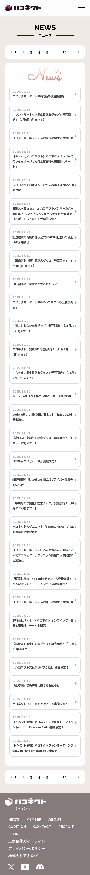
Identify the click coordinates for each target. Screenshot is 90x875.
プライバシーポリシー (26, 848)
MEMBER (33, 819)
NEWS (13, 819)
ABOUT (55, 819)
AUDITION (17, 826)
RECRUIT (66, 826)
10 (65, 52)
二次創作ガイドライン (26, 841)
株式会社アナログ (23, 855)
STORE (14, 834)
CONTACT (42, 826)
